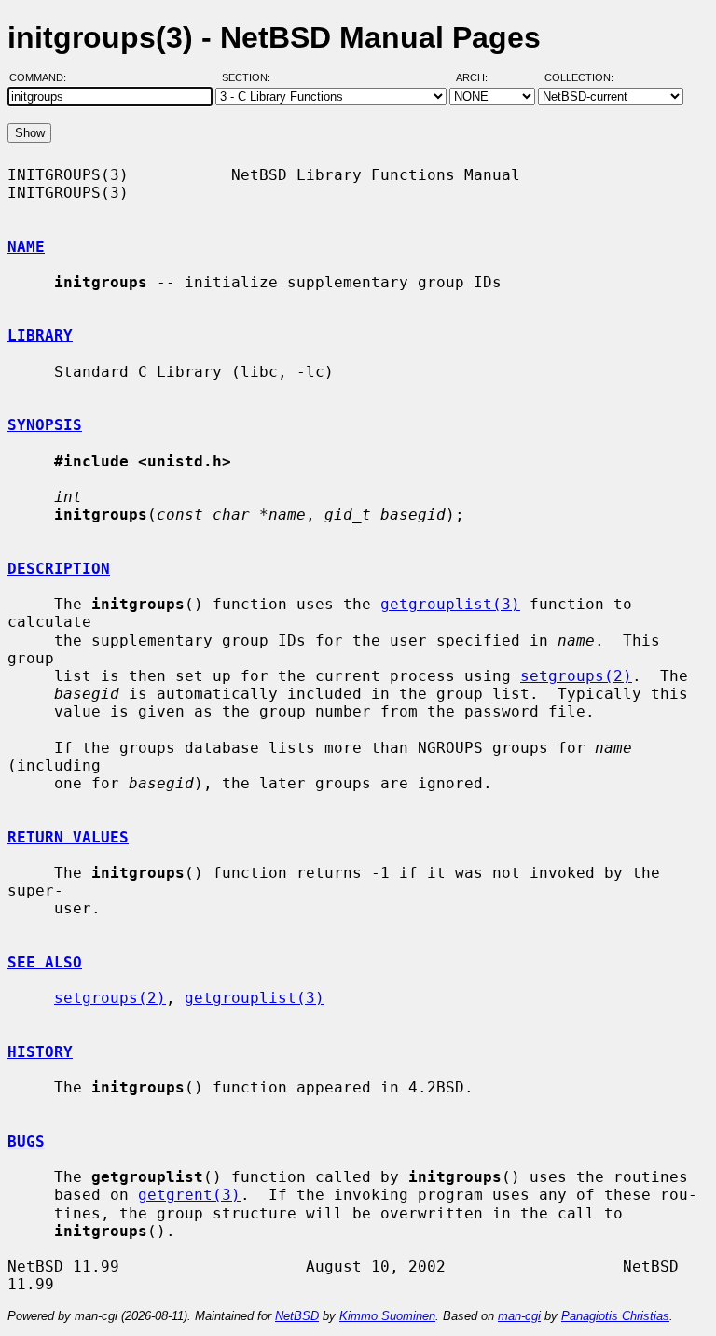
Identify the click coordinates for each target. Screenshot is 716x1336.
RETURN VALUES (68, 837)
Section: (250, 77)
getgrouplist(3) (450, 604)
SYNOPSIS (44, 425)
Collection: (578, 77)
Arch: (480, 77)
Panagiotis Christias (615, 1316)
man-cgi (519, 1316)
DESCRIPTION (58, 569)
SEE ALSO (44, 962)
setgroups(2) (576, 676)
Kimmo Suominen (387, 1316)
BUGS (26, 1141)
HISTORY (40, 1052)
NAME (26, 247)
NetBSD (297, 1316)
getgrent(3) (189, 1195)
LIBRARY (40, 335)
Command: (43, 77)
